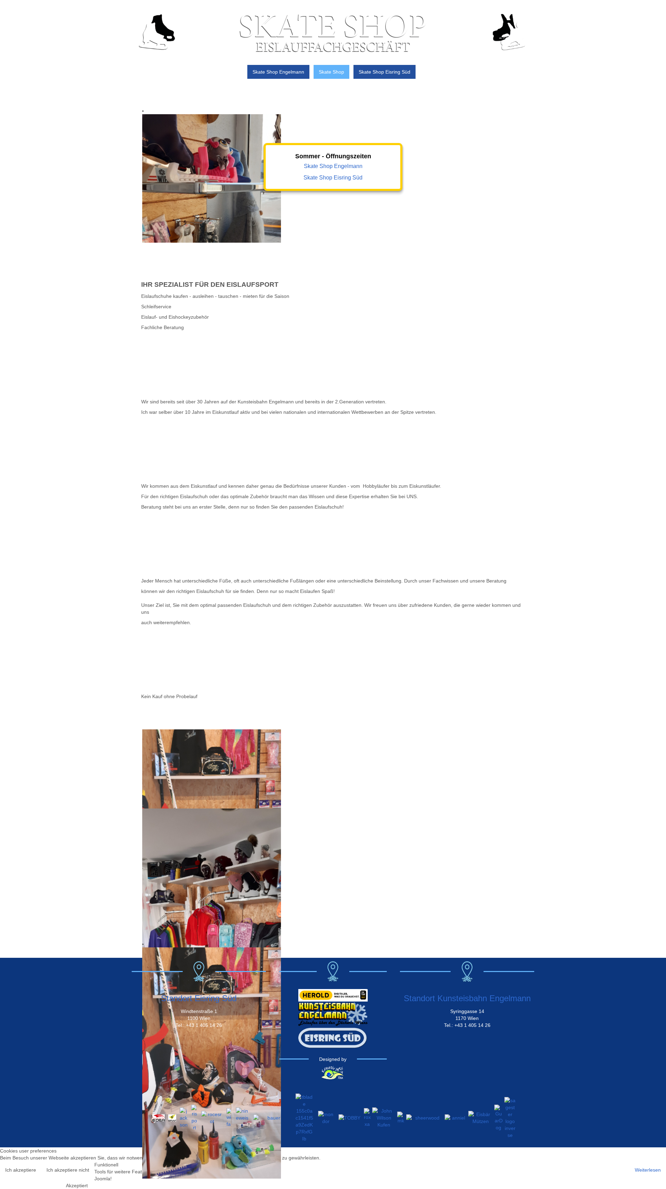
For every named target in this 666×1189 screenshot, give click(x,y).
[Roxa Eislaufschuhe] (367, 1117)
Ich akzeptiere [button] (20, 1170)
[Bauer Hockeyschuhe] (271, 1117)
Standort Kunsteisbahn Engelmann (467, 998)
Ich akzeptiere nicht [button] (67, 1170)
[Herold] (333, 994)
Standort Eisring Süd (199, 998)
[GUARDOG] (498, 1117)
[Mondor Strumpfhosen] (325, 1117)
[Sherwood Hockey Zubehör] (424, 1117)
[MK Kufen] (401, 1117)
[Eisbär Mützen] (480, 1117)
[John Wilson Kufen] (384, 1117)
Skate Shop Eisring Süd (333, 178)
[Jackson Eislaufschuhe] (183, 1117)
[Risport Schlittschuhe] (194, 1117)
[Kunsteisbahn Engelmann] (333, 1013)
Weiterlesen (648, 1170)
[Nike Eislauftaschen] (242, 1117)
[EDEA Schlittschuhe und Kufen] (158, 1117)
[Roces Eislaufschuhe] (212, 1117)
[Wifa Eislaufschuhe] (229, 1117)
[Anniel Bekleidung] (456, 1117)
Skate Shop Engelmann (333, 166)
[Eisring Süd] (333, 1037)
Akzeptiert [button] (77, 1185)
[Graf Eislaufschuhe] (172, 1117)
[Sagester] (510, 1117)
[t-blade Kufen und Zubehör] (304, 1117)
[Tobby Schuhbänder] (349, 1117)
